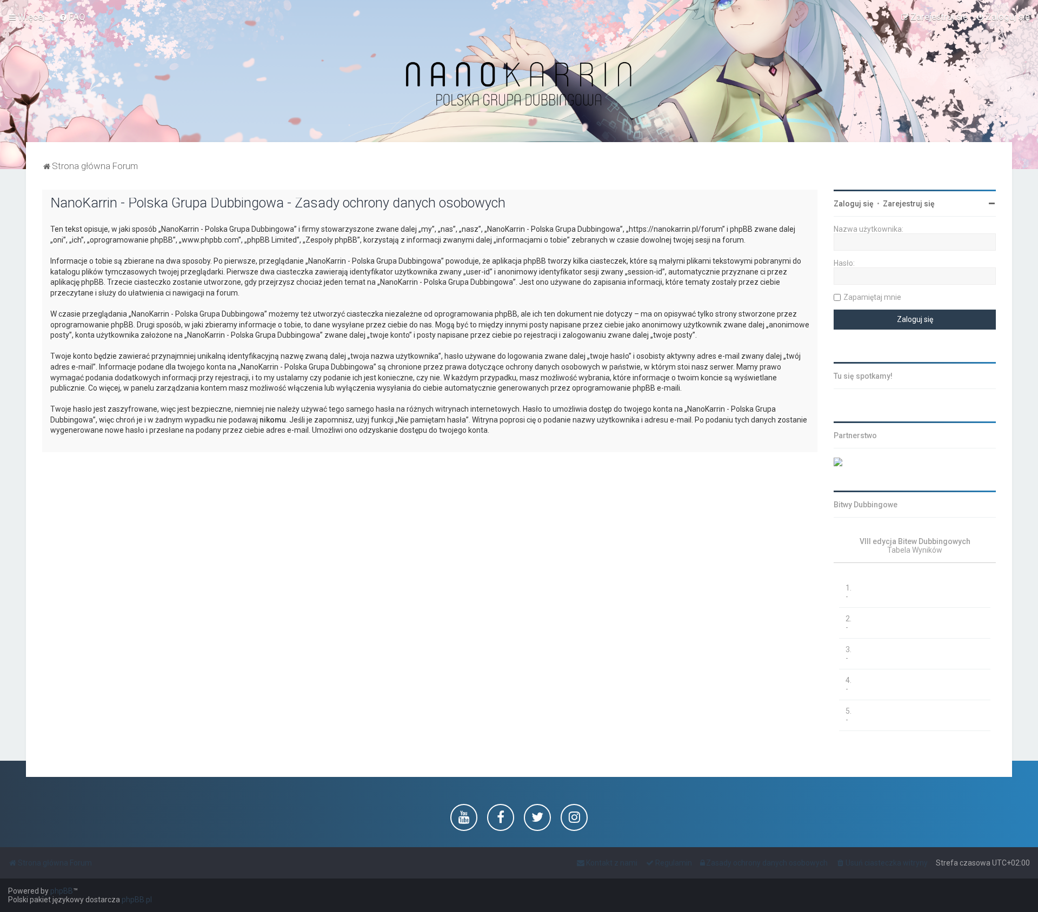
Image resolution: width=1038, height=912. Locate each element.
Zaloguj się (854, 203)
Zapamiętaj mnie (872, 297)
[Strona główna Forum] (519, 84)
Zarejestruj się (909, 203)
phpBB (61, 891)
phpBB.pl (137, 899)
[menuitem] (72, 16)
